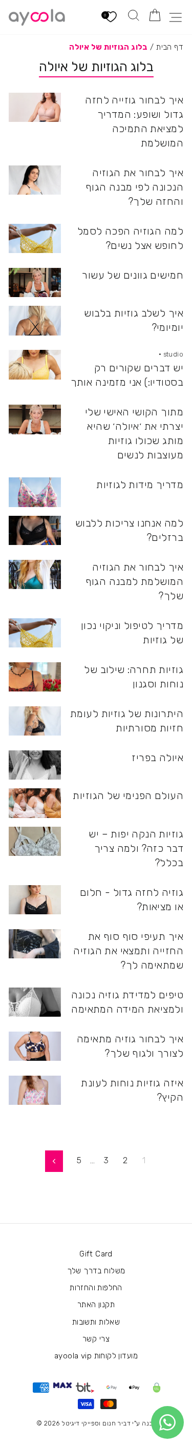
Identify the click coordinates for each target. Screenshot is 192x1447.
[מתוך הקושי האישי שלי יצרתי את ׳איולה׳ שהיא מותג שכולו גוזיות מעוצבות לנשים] (35, 419)
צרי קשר (96, 1339)
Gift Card (96, 1254)
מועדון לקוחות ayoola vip (96, 1355)
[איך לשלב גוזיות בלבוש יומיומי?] (35, 320)
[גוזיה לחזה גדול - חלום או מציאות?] (35, 900)
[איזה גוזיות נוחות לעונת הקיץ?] (35, 1090)
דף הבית (169, 47)
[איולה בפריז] (35, 765)
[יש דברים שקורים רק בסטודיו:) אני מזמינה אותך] (35, 365)
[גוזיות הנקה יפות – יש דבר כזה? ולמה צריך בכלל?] (35, 841)
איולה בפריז (157, 757)
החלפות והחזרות (96, 1287)
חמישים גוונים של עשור (132, 275)
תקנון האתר (96, 1304)
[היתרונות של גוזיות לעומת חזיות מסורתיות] (35, 721)
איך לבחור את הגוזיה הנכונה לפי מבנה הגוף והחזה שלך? (134, 186)
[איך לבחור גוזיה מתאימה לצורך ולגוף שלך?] (35, 1046)
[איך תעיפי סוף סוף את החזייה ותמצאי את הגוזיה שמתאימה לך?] (35, 944)
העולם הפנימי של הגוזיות (128, 795)
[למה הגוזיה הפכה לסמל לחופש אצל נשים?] (35, 239)
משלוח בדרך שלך (96, 1270)
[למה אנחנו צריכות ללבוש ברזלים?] (35, 531)
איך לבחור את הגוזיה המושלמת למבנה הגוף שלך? (134, 581)
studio (173, 354)
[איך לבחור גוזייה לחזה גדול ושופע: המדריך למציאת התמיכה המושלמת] (35, 107)
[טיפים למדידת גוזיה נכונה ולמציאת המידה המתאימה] (35, 1002)
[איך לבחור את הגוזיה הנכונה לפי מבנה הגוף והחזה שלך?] (35, 180)
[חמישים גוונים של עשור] (35, 283)
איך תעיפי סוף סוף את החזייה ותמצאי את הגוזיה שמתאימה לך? (128, 950)
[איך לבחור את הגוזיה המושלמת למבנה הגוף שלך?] (35, 575)
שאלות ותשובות (96, 1322)
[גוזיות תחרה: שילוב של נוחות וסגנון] (35, 677)
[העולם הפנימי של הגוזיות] (35, 803)
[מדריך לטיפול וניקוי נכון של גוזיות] (35, 633)
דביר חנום (116, 1423)
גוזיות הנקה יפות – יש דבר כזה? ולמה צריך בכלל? (136, 848)
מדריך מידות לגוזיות (139, 484)
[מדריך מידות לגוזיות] (35, 492)
